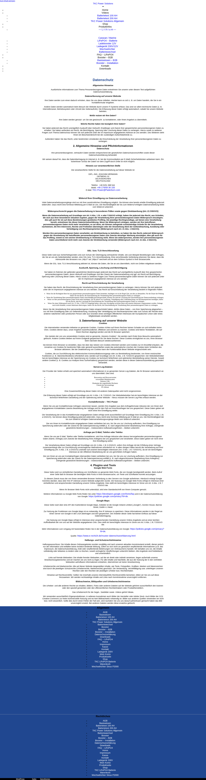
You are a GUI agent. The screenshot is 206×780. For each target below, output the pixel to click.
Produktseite (105, 656)
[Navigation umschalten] (103, 6)
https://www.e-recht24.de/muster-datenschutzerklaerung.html (106, 536)
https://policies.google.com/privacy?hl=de (108, 496)
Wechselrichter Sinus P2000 (105, 666)
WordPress (20, 779)
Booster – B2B (105, 629)
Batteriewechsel (105, 624)
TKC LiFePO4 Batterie (105, 661)
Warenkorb (105, 664)
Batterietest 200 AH (107, 619)
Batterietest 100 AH (105, 617)
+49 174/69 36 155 (106, 187)
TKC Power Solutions (103, 3)
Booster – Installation (105, 632)
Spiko (34, 779)
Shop (105, 659)
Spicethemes (45, 779)
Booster (105, 627)
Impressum (105, 644)
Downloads (105, 637)
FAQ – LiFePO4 (105, 639)
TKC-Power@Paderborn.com (106, 190)
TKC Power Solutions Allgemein (107, 622)
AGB (105, 612)
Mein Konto (105, 654)
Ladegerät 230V (105, 652)
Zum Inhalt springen (7, 1)
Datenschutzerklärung (105, 634)
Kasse (105, 647)
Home (105, 642)
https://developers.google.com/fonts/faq (115, 494)
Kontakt (105, 649)
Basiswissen (105, 614)
